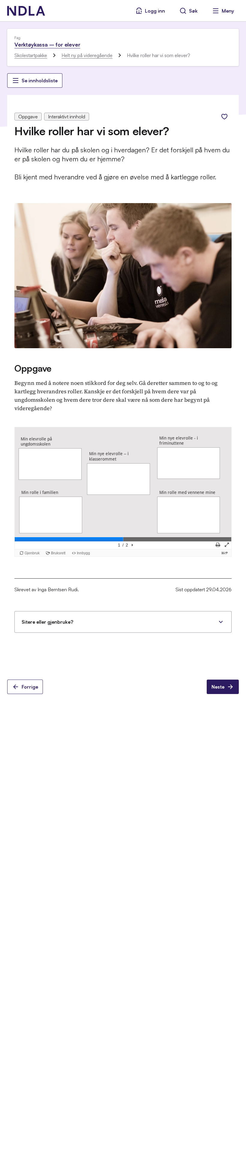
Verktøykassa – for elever (47, 44)
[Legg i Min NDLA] (224, 116)
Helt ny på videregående (87, 55)
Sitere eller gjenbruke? (47, 622)
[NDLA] (26, 11)
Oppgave (33, 368)
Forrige (30, 687)
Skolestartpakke (30, 55)
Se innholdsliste (40, 81)
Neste (218, 687)
